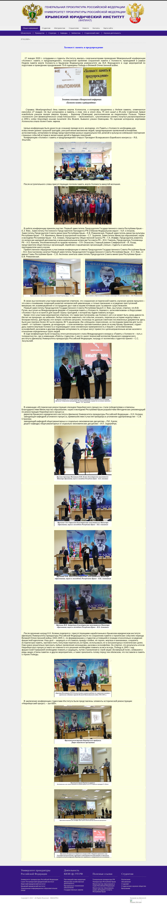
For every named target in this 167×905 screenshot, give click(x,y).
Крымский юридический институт (33, 886)
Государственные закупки (73, 890)
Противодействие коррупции (74, 879)
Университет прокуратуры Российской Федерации (39, 879)
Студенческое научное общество (133, 886)
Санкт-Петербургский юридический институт (37, 882)
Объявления (126, 882)
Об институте (26, 33)
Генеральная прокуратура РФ (104, 879)
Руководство (39, 33)
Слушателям (74, 28)
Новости (85, 28)
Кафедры (63, 33)
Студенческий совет (92, 33)
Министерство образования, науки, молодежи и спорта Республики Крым (103, 890)
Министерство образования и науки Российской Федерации (104, 885)
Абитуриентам (59, 28)
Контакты (96, 28)
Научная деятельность (112, 33)
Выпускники (125, 888)
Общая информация (30, 28)
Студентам (46, 28)
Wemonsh (142, 898)
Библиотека (76, 33)
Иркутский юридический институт (33, 884)
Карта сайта (108, 28)
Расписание (125, 879)
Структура (52, 33)
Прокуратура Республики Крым (104, 882)
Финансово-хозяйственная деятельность (74, 883)
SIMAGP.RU (54, 898)
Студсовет (125, 884)
